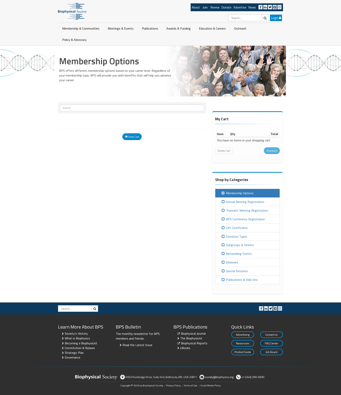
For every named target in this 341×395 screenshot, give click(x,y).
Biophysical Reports (194, 343)
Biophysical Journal (193, 333)
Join (205, 7)
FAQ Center (271, 343)
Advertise (239, 7)
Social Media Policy (210, 385)
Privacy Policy (173, 385)
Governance (72, 357)
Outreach (240, 28)
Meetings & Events (121, 28)
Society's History (76, 333)
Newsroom (242, 343)
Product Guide (242, 352)
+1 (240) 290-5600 (252, 377)
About (196, 7)
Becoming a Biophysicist (81, 343)
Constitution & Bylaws (80, 348)
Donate (226, 7)
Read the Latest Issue (137, 345)
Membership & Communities (80, 28)
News (252, 7)
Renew (214, 7)
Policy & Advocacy (74, 39)
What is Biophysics (77, 338)
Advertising (242, 334)
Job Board (271, 352)
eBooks (185, 348)
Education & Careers (212, 28)
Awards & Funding (178, 28)
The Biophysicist (191, 338)
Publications (150, 28)
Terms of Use (190, 385)
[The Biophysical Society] (72, 11)
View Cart (133, 136)
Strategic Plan (74, 352)
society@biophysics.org (219, 377)
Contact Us (271, 334)
